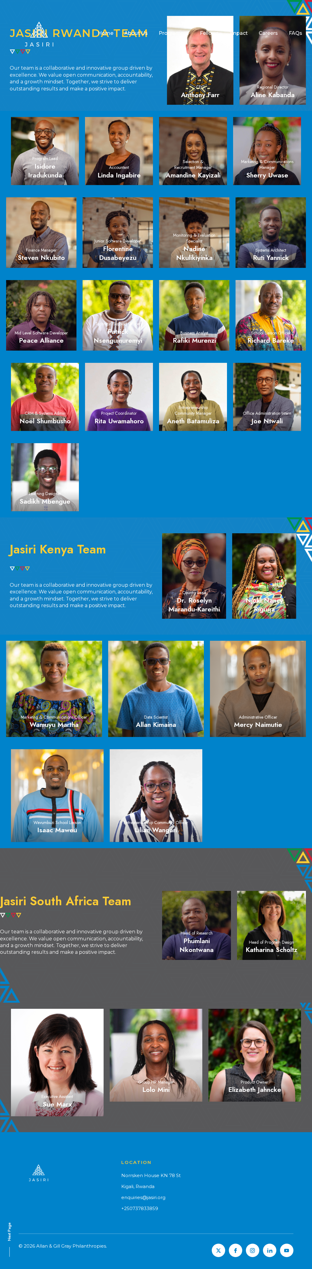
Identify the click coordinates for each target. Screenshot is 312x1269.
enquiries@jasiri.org (143, 1197)
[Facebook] (235, 1250)
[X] (218, 1250)
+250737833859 (139, 1208)
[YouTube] (286, 1250)
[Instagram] (252, 1250)
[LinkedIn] (269, 1250)
